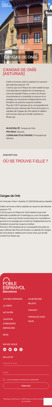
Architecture (22, 49)
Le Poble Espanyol (13, 299)
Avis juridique (40, 399)
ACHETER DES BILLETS (35, 301)
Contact (33, 310)
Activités (8, 313)
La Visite (7, 49)
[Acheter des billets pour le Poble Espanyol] (43, 4)
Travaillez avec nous (36, 319)
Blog (5, 335)
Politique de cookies (31, 399)
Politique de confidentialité (29, 379)
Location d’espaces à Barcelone (9, 323)
